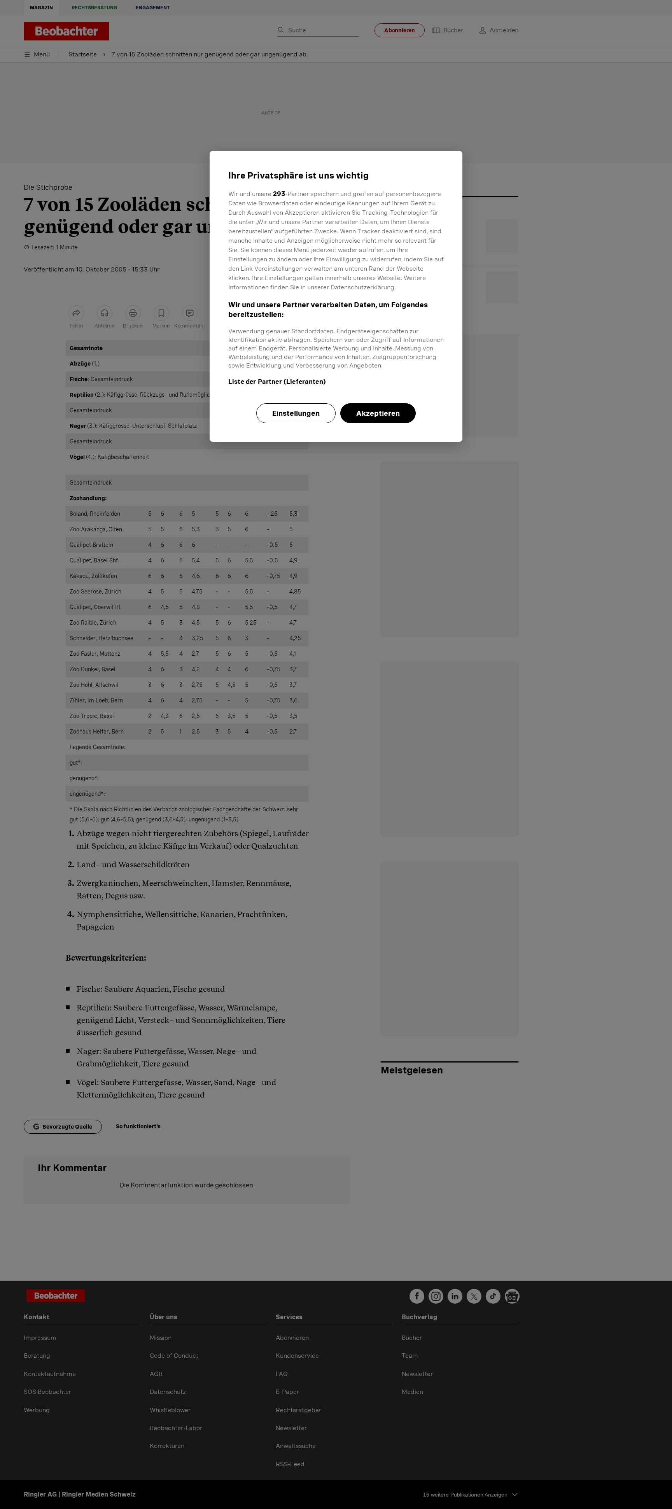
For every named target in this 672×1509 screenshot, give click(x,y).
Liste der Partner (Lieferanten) (277, 381)
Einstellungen (296, 413)
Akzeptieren (378, 413)
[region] (336, 296)
